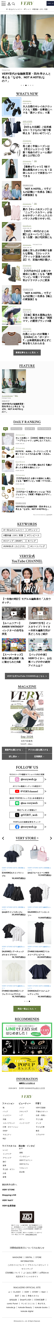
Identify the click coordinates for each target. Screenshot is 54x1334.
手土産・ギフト (9, 1172)
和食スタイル (33, 1299)
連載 (21, 1156)
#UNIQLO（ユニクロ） (14, 546)
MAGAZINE (17, 1260)
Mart (43, 1295)
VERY (26, 1295)
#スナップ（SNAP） (13, 541)
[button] (21, 85)
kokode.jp (10, 1310)
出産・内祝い (41, 1118)
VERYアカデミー (25, 1163)
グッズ (38, 1126)
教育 (37, 1134)
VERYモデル (24, 1167)
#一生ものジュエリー (14, 9)
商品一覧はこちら (26, 1012)
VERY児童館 (41, 1111)
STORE (38, 1260)
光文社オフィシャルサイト (27, 1280)
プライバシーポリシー (37, 1268)
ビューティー (25, 1106)
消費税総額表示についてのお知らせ (27, 1250)
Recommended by (39, 514)
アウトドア (7, 1161)
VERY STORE (26, 838)
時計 (4, 1142)
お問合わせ (44, 1276)
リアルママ (40, 1138)
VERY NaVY (7, 1203)
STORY (35, 1295)
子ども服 (39, 1122)
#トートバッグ (38, 546)
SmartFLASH (25, 1303)
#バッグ (32, 541)
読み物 (21, 1175)
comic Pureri (12, 1307)
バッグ (5, 1114)
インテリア (7, 1157)
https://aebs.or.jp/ (31, 1237)
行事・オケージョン (10, 1130)
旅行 (4, 1165)
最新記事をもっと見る (26, 352)
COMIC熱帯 (39, 1303)
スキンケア (23, 1114)
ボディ (21, 1122)
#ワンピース (33, 535)
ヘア (21, 1118)
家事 (4, 1169)
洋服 (4, 1122)
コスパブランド (9, 1126)
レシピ (5, 1153)
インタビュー (24, 1159)
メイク (21, 1111)
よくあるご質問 (29, 1276)
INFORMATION (27, 1264)
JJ (9, 1295)
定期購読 (38, 756)
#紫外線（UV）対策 (40, 9)
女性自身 (13, 1303)
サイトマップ (27, 1272)
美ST (17, 1299)
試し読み (13, 756)
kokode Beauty (25, 1310)
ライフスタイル (9, 1149)
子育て (38, 1106)
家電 (4, 1180)
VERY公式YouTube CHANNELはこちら (25, 676)
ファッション (8, 1106)
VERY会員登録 (9, 1209)
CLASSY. (17, 1295)
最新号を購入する (13, 750)
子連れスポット (42, 1114)
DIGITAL (28, 1260)
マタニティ (7, 1138)
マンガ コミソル (28, 1307)
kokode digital (27, 1314)
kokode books (41, 1310)
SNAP (5, 1134)
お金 (4, 1176)
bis (23, 1299)
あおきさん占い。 (10, 1187)
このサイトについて (16, 1268)
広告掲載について (12, 1276)
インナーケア (24, 1126)
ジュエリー (7, 1118)
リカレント (23, 1171)
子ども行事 (40, 1130)
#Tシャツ (27, 9)
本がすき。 (42, 1307)
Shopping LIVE (9, 1198)
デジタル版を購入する (38, 750)
